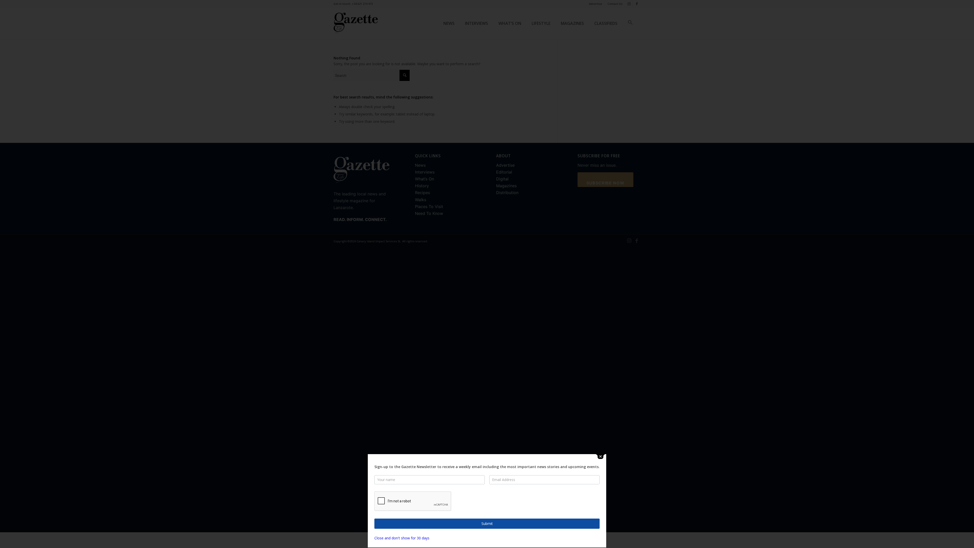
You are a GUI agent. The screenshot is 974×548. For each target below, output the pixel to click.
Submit (487, 523)
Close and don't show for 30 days (401, 538)
